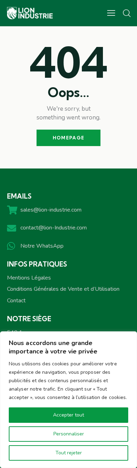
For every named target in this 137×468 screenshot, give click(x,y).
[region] (68, 399)
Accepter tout (68, 415)
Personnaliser (68, 434)
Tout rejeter (69, 452)
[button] (111, 13)
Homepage (68, 137)
